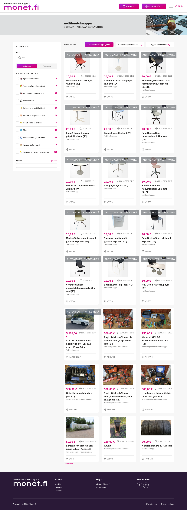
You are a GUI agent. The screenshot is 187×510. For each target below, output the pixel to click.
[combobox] (36, 165)
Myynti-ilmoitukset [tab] (160, 44)
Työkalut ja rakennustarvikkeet (36, 152)
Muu (25, 130)
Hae (18, 52)
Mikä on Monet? (103, 484)
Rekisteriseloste (167, 504)
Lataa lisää (68, 463)
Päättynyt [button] (47, 66)
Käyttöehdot (151, 504)
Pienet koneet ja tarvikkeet (34, 137)
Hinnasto (58, 491)
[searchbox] (17, 165)
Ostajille (58, 487)
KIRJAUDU (130, 6)
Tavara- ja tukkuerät (31, 145)
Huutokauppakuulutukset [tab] (130, 44)
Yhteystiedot (101, 487)
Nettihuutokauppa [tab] (99, 44)
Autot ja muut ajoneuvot (33, 93)
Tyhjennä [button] (54, 161)
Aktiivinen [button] (27, 66)
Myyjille (58, 484)
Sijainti (19, 160)
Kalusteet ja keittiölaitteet (34, 108)
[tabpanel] (119, 256)
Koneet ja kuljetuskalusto (34, 115)
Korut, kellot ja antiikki (32, 123)
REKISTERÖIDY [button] (155, 6)
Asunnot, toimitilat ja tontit (34, 86)
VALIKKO (179, 6)
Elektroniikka (28, 101)
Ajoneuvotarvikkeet (31, 78)
